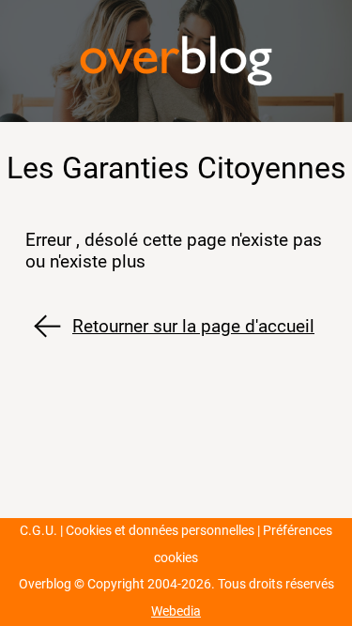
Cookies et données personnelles (160, 531)
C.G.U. (38, 531)
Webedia (176, 611)
